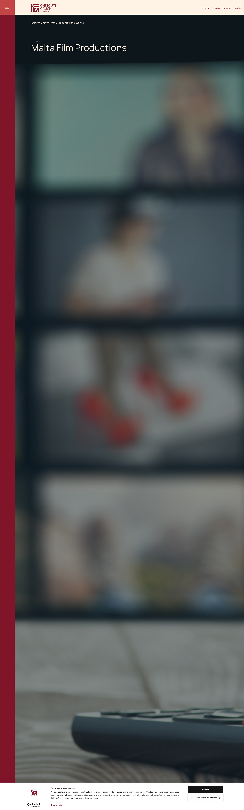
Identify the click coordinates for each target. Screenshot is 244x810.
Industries (227, 8)
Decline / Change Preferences (204, 798)
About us (206, 8)
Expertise (216, 8)
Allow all (205, 789)
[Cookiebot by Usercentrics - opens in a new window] (34, 805)
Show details (56, 805)
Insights (237, 8)
